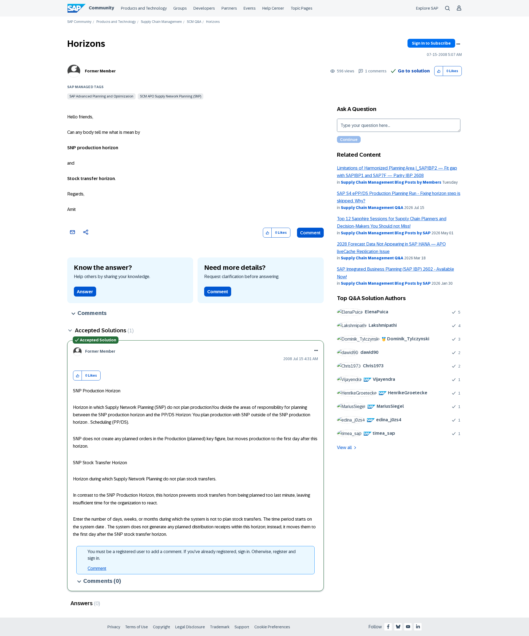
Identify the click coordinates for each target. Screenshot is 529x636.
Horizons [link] (213, 22)
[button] (438, 71)
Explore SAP (427, 8)
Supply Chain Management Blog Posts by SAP (386, 233)
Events (250, 8)
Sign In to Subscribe (431, 43)
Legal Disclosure (190, 627)
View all (344, 447)
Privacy (113, 627)
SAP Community (79, 22)
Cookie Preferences (272, 627)
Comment (310, 232)
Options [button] (458, 44)
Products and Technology (144, 8)
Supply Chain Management (161, 22)
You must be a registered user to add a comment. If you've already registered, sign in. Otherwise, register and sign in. (192, 555)
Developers (204, 8)
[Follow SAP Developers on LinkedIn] (418, 626)
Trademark (220, 627)
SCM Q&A (194, 22)
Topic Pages (301, 8)
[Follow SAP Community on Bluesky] (398, 626)
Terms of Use (136, 627)
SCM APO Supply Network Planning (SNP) (170, 96)
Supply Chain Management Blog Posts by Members (391, 182)
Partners (229, 8)
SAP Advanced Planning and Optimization (101, 96)
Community (101, 8)
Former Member (100, 71)
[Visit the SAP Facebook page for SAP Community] (388, 626)
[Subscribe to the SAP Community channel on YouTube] (408, 626)
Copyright (161, 627)
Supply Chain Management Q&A (372, 207)
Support (241, 627)
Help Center (273, 8)
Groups (180, 8)
